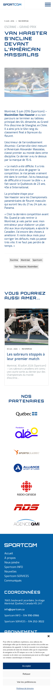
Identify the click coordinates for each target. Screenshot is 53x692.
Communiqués (12, 580)
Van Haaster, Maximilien (26, 266)
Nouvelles (10, 571)
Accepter (26, 666)
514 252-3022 (36, 621)
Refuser (26, 674)
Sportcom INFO (13, 567)
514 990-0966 (31, 615)
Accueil (8, 553)
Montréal (25, 260)
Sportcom (37, 260)
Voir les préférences (26, 682)
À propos (10, 558)
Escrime (14, 260)
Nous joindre (11, 562)
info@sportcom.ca (14, 609)
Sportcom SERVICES (16, 576)
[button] (48, 636)
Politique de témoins (25, 688)
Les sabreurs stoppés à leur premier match (26, 356)
